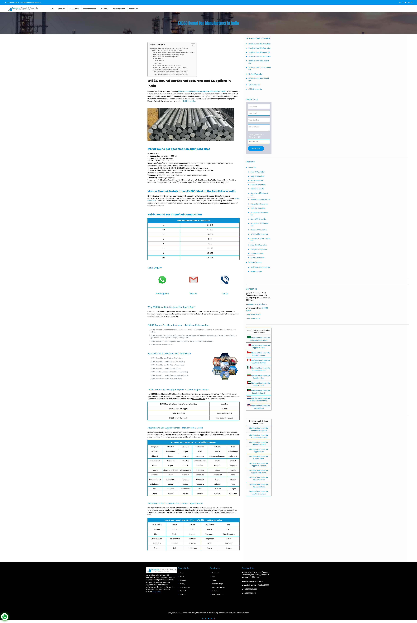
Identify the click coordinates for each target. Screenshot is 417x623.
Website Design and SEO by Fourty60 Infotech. (224, 613)
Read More (157, 592)
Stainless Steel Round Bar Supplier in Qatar (260, 346)
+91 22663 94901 (254, 314)
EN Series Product (254, 262)
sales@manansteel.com (31, 2)
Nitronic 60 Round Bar (259, 230)
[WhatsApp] (400, 2)
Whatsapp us (160, 60)
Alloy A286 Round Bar (258, 219)
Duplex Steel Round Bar (259, 204)
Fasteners (215, 591)
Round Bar (252, 167)
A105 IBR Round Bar (255, 89)
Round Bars (216, 573)
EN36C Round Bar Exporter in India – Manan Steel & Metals (173, 74)
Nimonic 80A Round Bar (259, 234)
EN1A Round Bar (256, 271)
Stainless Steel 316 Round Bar (259, 52)
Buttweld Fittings (217, 584)
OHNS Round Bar (257, 253)
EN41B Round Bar (189, 101)
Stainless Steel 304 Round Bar (259, 48)
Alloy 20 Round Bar (257, 176)
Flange (214, 580)
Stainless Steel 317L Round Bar (259, 56)
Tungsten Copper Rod (259, 249)
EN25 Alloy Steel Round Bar (260, 267)
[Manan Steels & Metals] (22, 8)
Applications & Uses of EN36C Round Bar (166, 69)
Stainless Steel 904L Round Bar (258, 62)
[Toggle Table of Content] (192, 45)
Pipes (213, 576)
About (182, 576)
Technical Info (185, 587)
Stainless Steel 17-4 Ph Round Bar (259, 68)
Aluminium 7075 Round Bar (259, 224)
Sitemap (183, 594)
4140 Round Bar (254, 85)
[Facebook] (403, 2)
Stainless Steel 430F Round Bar (258, 79)
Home (182, 573)
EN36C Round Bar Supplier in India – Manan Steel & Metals (172, 73)
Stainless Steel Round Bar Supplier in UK (260, 407)
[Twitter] (406, 2)
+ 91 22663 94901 (250, 589)
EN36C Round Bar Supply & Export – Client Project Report (171, 71)
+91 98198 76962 (13, 2)
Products (183, 580)
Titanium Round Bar (258, 185)
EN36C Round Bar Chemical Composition (165, 56)
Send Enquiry (159, 58)
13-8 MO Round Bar (255, 74)
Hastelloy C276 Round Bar (260, 200)
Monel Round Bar (257, 180)
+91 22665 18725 (254, 318)
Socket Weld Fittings (218, 587)
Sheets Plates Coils (218, 594)
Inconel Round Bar (257, 189)
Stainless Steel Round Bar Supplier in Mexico (260, 369)
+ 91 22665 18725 (250, 593)
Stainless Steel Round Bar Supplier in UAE (260, 384)
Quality (182, 584)
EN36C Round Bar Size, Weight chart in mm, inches (168, 54)
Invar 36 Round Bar (258, 172)
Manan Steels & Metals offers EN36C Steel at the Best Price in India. (174, 52)
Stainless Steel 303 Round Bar (259, 44)
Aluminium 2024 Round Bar (259, 213)
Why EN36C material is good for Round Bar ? (167, 65)
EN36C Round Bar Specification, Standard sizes (167, 50)
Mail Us (159, 62)
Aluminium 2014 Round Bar (259, 194)
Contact (183, 591)
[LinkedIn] (409, 2)
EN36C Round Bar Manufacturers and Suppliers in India (169, 48)
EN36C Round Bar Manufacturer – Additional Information (171, 67)
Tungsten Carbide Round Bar (260, 239)
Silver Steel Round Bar (259, 245)
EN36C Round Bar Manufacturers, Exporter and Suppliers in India (202, 91)
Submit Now (256, 148)
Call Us (159, 63)
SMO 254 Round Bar (258, 208)
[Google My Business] (412, 2)
